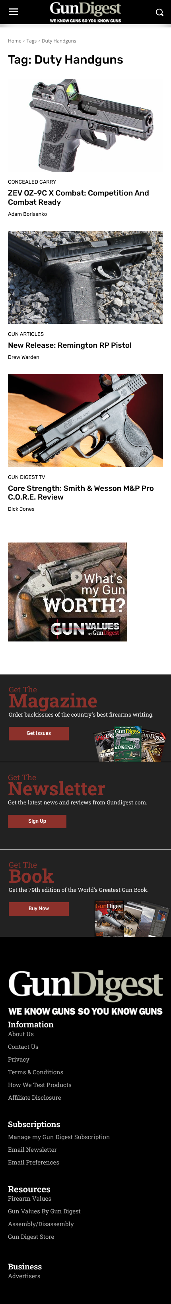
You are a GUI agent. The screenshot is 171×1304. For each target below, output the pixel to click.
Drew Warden (23, 357)
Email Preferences (33, 1162)
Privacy (18, 1060)
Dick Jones (21, 509)
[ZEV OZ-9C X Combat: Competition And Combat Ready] (85, 125)
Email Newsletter (32, 1150)
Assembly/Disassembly (41, 1224)
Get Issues (39, 733)
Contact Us (23, 1047)
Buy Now (39, 909)
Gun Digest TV (26, 477)
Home (14, 40)
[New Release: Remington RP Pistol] (85, 277)
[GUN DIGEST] (85, 12)
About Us (21, 1034)
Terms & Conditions (35, 1072)
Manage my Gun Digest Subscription (59, 1137)
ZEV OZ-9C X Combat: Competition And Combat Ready (78, 197)
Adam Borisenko (27, 214)
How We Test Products (40, 1085)
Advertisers (24, 1276)
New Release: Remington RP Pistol (70, 345)
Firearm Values (29, 1199)
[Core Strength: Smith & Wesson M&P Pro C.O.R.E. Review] (85, 420)
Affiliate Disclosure (34, 1098)
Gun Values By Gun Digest (44, 1211)
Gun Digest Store (31, 1237)
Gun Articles (26, 334)
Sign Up (37, 821)
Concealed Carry (32, 182)
